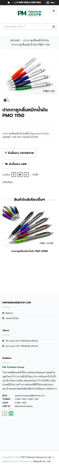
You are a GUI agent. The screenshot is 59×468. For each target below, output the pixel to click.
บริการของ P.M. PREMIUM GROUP (22, 340)
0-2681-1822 (35, 2)
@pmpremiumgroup (24, 406)
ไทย (52, 2)
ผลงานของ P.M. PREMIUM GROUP (22, 345)
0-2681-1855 (20, 402)
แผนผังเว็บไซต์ (12, 318)
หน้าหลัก (15, 40)
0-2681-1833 (22, 2)
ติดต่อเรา (9, 312)
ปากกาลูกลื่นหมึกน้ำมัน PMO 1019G (29, 251)
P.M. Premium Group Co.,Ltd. (36, 457)
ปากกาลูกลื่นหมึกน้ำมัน (36, 40)
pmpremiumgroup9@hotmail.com (30, 395)
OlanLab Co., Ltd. (42, 461)
